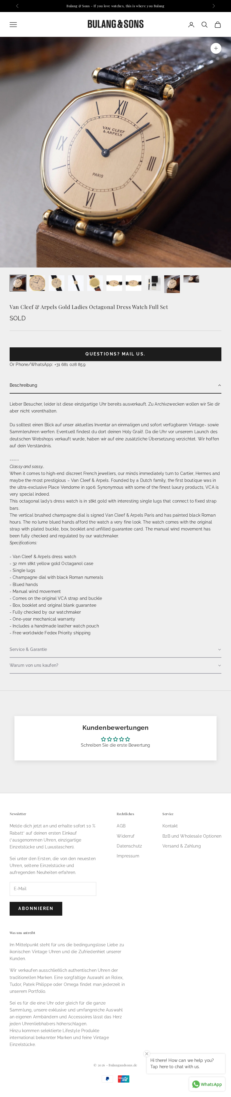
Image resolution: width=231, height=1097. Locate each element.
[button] (115, 386)
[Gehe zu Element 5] (95, 283)
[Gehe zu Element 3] (56, 283)
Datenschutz (129, 846)
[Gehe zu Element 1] (18, 283)
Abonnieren (36, 908)
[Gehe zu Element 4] (75, 283)
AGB (121, 826)
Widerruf (125, 836)
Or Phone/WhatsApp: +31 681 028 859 (47, 364)
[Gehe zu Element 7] (133, 283)
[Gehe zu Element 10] (191, 279)
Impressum (128, 856)
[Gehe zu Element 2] (37, 283)
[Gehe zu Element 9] (172, 284)
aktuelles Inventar (93, 424)
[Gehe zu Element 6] (114, 283)
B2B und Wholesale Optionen (191, 836)
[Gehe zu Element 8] (152, 283)
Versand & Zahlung (181, 846)
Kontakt (170, 826)
